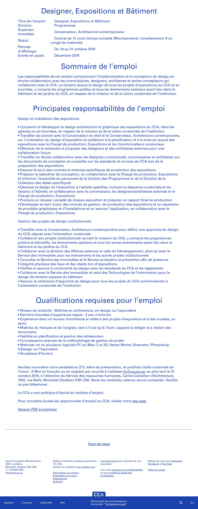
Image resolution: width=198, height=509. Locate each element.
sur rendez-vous (86, 467)
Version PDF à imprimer (37, 409)
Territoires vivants (115, 504)
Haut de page (99, 444)
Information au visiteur (66, 473)
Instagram (176, 461)
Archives (58, 482)
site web (139, 401)
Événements (60, 479)
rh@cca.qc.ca (134, 372)
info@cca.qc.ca (14, 473)
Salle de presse (156, 470)
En (192, 503)
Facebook (153, 464)
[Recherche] (181, 503)
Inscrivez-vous (108, 461)
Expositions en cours (65, 476)
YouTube (167, 464)
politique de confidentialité (127, 470)
